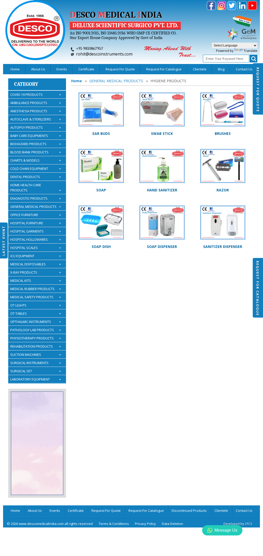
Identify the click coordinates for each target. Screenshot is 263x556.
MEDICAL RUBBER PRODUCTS (35, 288)
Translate (250, 51)
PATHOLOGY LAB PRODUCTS (35, 330)
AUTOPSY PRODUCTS (35, 127)
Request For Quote (258, 89)
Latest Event (3, 240)
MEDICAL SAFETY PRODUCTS (35, 297)
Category (26, 84)
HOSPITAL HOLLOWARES (35, 239)
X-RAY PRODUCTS (35, 272)
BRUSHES (223, 133)
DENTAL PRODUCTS (35, 176)
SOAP (101, 190)
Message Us (225, 530)
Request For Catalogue (257, 288)
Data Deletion (172, 523)
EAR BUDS (101, 133)
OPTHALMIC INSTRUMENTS (35, 321)
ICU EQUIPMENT (35, 256)
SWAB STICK (162, 133)
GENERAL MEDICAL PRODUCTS (35, 206)
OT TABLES (35, 313)
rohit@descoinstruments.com (104, 54)
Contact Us (244, 69)
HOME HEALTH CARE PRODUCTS (35, 187)
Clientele (199, 69)
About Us (38, 69)
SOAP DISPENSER (162, 246)
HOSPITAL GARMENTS (35, 231)
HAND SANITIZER (162, 190)
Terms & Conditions (114, 523)
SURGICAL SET (35, 371)
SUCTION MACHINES (35, 354)
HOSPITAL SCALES (35, 247)
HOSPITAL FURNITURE (35, 223)
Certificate (86, 69)
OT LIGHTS (35, 305)
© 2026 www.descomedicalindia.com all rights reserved (50, 523)
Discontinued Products (189, 510)
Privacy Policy (145, 523)
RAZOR (223, 190)
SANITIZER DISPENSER (222, 246)
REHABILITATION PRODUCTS (35, 346)
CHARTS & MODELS (35, 160)
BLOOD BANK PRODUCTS (35, 152)
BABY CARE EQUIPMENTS (35, 135)
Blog (221, 69)
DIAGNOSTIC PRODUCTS (35, 198)
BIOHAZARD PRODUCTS (35, 144)
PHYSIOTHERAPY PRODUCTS (35, 338)
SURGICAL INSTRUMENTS (35, 362)
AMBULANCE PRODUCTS (35, 102)
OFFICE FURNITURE (35, 214)
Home (15, 69)
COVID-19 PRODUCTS (35, 94)
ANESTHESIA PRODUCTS (35, 111)
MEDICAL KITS (35, 280)
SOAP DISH (101, 246)
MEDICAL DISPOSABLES (35, 264)
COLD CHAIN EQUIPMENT (35, 168)
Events (62, 69)
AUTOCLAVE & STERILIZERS (35, 119)
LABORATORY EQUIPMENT (35, 379)
